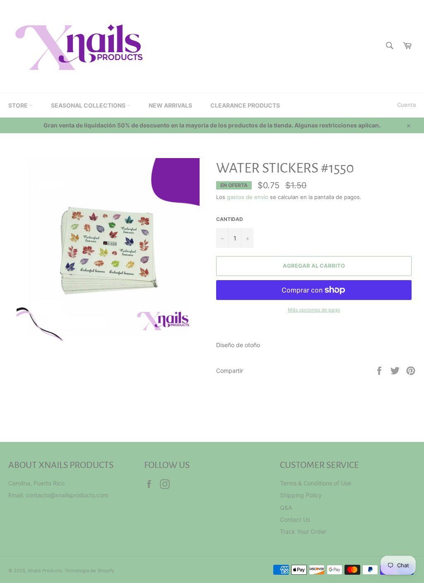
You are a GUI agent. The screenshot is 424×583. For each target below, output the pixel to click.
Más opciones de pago (314, 310)
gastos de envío (247, 197)
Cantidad (229, 219)
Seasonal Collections (89, 105)
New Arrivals (170, 105)
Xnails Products (45, 570)
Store (18, 105)
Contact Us (295, 519)
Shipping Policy (301, 495)
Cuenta (406, 104)
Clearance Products (245, 105)
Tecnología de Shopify (89, 570)
